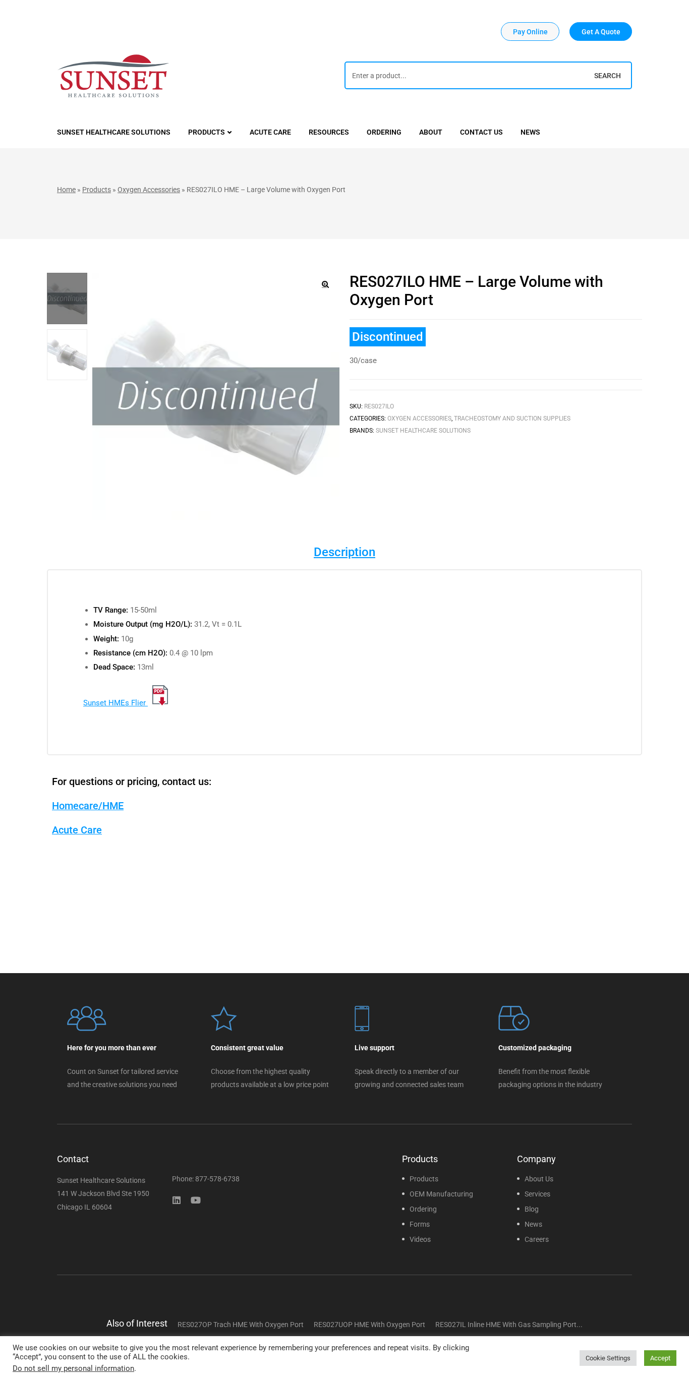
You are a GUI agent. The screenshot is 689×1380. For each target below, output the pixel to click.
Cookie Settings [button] (608, 1358)
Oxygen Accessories (149, 190)
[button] (530, 31)
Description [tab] (344, 552)
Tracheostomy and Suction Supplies (512, 418)
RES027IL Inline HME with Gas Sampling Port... (509, 1325)
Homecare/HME (88, 806)
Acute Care (77, 830)
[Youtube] (195, 1200)
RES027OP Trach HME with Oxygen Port (241, 1325)
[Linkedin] (176, 1200)
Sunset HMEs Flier (115, 702)
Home (66, 190)
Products (96, 190)
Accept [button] (660, 1358)
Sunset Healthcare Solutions (423, 430)
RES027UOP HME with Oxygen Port (369, 1325)
